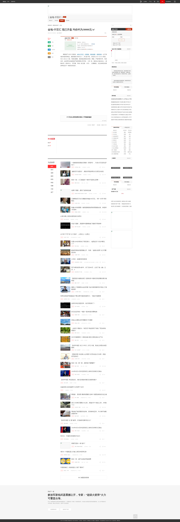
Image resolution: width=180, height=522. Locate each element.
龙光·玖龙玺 (115, 146)
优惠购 (87, 54)
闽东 (78, 340)
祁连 (79, 323)
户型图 (116, 62)
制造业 (67, 439)
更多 (53, 57)
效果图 (116, 60)
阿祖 (79, 462)
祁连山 (76, 323)
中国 (68, 299)
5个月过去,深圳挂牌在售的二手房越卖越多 (79, 117)
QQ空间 (53, 49)
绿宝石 (78, 332)
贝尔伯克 (76, 174)
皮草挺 (76, 462)
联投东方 (115, 140)
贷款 (81, 271)
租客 (78, 416)
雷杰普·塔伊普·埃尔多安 (79, 193)
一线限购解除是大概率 (127, 167)
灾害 (68, 237)
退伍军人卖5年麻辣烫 (115, 206)
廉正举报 (114, 520)
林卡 (75, 397)
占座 (65, 219)
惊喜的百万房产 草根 (115, 203)
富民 (75, 332)
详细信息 (56, 20)
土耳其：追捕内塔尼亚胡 (79, 259)
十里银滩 (115, 149)
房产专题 (114, 189)
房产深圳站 (104, 120)
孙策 (78, 366)
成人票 (67, 219)
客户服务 (93, 520)
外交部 (78, 374)
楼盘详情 (79, 49)
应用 (8, 1)
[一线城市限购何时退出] (127, 170)
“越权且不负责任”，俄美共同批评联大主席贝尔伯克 (87, 171)
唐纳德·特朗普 (79, 446)
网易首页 (4, 1)
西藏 (78, 397)
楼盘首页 (50, 20)
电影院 (76, 314)
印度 (75, 246)
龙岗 (130, 136)
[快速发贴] (49, 39)
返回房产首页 (66, 509)
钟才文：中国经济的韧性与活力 (70, 436)
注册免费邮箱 (168, 1)
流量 (65, 423)
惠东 (130, 149)
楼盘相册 (92, 54)
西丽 (130, 144)
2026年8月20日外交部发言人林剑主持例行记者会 (86, 427)
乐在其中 (76, 407)
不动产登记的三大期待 (115, 177)
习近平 (65, 237)
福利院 (79, 212)
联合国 (80, 174)
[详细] (122, 193)
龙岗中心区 (130, 151)
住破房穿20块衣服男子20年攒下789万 (72, 387)
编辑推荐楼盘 (116, 127)
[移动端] (141, 1)
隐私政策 (97, 520)
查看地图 (93, 44)
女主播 (76, 203)
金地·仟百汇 (68, 38)
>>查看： (113, 62)
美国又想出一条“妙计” (78, 443)
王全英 (76, 358)
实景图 (122, 62)
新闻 (73, 167)
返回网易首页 (53, 509)
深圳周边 (129, 132)
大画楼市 (114, 158)
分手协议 (76, 167)
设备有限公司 (77, 271)
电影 (79, 314)
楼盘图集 (116, 49)
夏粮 (75, 282)
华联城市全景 (115, 138)
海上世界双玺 (115, 148)
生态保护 (78, 350)
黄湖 (79, 407)
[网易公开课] (145, 1)
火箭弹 (76, 254)
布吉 (130, 134)
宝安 (130, 138)
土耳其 (81, 262)
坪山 (130, 153)
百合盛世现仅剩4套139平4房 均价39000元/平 (120, 104)
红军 (79, 358)
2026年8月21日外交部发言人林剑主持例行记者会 (86, 371)
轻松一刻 (82, 366)
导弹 (79, 254)
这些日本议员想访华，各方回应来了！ (83, 303)
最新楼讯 (62, 20)
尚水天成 (115, 134)
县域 (67, 382)
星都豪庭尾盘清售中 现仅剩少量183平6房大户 (121, 102)
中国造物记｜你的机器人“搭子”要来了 (72, 467)
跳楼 (75, 182)
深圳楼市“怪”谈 (114, 191)
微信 (53, 45)
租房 (75, 416)
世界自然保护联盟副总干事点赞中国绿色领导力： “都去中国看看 (80, 296)
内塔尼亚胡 (77, 262)
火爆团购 (129, 29)
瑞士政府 (78, 226)
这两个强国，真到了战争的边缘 (81, 190)
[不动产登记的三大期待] (115, 170)
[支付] (155, 1)
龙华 (130, 146)
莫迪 (78, 246)
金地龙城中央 (115, 136)
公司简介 (80, 520)
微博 (53, 53)
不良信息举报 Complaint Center (106, 520)
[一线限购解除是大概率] (127, 161)
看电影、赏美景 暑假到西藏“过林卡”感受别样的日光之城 (89, 394)
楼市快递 (114, 95)
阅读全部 (128, 49)
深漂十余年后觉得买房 (116, 201)
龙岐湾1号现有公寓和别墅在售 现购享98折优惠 (121, 119)
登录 (162, 1)
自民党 (78, 306)
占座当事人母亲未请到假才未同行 (71, 216)
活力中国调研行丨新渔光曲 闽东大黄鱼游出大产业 (87, 337)
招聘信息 (89, 520)
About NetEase (75, 520)
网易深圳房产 (56, 25)
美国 (75, 226)
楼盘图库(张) (84, 49)
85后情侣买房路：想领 (126, 206)
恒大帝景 (115, 142)
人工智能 (76, 291)
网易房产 (60, 33)
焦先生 (78, 182)
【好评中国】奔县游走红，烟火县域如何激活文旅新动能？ (78, 379)
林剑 (75, 374)
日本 (75, 306)
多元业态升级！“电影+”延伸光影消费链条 (84, 311)
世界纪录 (65, 454)
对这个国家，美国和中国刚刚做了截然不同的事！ (86, 223)
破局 (67, 423)
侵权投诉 (118, 520)
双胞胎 (76, 212)
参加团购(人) (90, 49)
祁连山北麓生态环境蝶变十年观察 (81, 320)
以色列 (85, 193)
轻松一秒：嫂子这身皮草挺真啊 (81, 459)
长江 (75, 350)
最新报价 (99, 54)
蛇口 (130, 148)
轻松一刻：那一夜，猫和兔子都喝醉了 (83, 363)
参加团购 (67, 20)
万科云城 (115, 144)
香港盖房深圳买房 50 (126, 203)
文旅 (65, 382)
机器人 (80, 291)
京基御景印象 (115, 153)
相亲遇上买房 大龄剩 (126, 201)
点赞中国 (65, 299)
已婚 (79, 203)
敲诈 (75, 366)
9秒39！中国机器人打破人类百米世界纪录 (73, 451)
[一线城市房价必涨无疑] (115, 161)
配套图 (125, 62)
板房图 (119, 62)
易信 (53, 42)
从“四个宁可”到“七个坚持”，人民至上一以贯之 (75, 234)
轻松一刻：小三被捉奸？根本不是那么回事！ (85, 180)
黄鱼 (75, 340)
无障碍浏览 (13, 1)
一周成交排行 (127, 127)
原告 (79, 167)
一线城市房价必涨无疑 (115, 167)
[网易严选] (150, 1)
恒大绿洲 (115, 132)
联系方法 (84, 520)
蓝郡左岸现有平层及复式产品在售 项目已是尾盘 (121, 112)
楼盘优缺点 (114, 66)
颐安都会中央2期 (116, 151)
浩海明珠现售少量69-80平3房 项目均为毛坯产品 (121, 107)
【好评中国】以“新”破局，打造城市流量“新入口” (75, 420)
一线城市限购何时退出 (127, 177)
